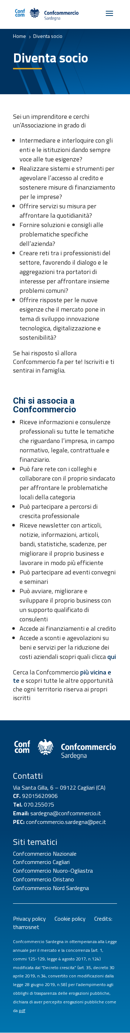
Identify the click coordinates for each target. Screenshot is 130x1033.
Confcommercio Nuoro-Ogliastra (53, 870)
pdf (22, 1010)
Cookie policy (73, 918)
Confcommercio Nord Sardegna (51, 888)
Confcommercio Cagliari (41, 862)
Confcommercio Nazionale (45, 853)
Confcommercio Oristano (43, 879)
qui (111, 656)
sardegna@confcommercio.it (65, 813)
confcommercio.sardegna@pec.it (66, 821)
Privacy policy (34, 918)
